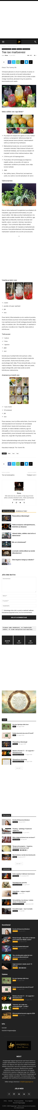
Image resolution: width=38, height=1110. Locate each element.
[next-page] (6, 568)
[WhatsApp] (18, 62)
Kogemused (15, 850)
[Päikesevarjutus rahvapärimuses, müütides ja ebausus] (6, 527)
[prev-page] (3, 568)
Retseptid (19, 49)
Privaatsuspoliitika (18, 1101)
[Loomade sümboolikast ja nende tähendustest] (6, 553)
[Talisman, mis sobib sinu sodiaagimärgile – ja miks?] (6, 1007)
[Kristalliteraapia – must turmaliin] (6, 911)
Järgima (19, 636)
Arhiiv (5, 1101)
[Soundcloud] (24, 1094)
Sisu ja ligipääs (29, 1101)
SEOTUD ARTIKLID (8, 511)
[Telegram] (26, 62)
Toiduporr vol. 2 (31, 475)
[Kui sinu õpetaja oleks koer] (6, 727)
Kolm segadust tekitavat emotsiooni (24, 874)
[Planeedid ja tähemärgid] (6, 518)
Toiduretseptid (26, 49)
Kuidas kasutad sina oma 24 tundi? (23, 733)
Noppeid (15, 893)
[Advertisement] (19, 19)
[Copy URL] (31, 62)
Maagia (14, 857)
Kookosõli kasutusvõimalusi (21, 820)
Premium (4, 520)
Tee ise (14, 49)
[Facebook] (9, 62)
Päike (9, 453)
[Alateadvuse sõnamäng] (6, 762)
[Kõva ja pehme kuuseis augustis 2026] (6, 1016)
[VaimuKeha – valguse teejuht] (6, 893)
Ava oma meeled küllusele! (21, 946)
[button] (3, 41)
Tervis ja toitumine (12, 46)
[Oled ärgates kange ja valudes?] (6, 562)
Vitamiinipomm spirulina (20, 882)
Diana (6, 55)
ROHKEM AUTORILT (21, 511)
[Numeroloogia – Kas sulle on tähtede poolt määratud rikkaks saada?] (6, 940)
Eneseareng (15, 876)
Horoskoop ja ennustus (18, 754)
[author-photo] (19, 490)
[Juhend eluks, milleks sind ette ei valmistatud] (6, 535)
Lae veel (18, 768)
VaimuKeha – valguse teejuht (21, 891)
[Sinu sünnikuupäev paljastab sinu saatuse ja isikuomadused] (6, 957)
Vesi (17, 453)
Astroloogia (5, 538)
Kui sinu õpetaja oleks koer (21, 724)
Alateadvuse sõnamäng (20, 759)
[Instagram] (17, 503)
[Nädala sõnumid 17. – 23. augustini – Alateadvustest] (6, 753)
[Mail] (21, 503)
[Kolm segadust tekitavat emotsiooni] (6, 876)
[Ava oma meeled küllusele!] (6, 949)
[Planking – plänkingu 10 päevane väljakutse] (6, 831)
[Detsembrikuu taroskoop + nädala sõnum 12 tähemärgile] (6, 902)
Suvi (13, 453)
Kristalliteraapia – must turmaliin (22, 909)
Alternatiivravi (16, 839)
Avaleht (4, 46)
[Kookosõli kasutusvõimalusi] (6, 822)
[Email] (22, 62)
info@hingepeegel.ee (26, 1082)
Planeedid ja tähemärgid (20, 516)
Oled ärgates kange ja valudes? (23, 560)
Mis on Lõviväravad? (19, 542)
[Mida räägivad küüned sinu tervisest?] (6, 840)
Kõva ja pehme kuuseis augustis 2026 (24, 1013)
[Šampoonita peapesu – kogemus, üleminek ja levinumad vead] (6, 848)
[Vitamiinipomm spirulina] (6, 885)
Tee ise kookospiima (8, 475)
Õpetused (15, 1015)
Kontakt (4, 1028)
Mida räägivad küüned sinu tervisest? (24, 837)
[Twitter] (14, 62)
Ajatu (14, 726)
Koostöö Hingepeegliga (9, 1030)
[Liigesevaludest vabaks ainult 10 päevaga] (6, 966)
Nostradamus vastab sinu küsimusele (24, 855)
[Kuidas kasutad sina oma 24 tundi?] (6, 735)
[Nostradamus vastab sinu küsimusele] (6, 857)
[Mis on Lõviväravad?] (6, 544)
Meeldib (7, 636)
